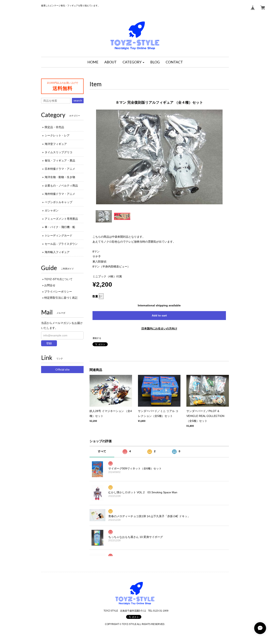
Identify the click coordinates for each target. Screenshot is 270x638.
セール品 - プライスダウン (61, 243)
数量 (95, 296)
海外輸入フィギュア (57, 252)
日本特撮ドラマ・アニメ (60, 168)
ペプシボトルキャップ (58, 202)
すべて (102, 451)
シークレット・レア (57, 135)
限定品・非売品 (54, 127)
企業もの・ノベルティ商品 (61, 185)
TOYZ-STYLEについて (58, 279)
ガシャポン (52, 210)
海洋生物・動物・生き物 (60, 177)
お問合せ (49, 285)
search (78, 100)
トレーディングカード (58, 235)
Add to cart (159, 315)
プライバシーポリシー (58, 291)
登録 (49, 343)
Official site (62, 369)
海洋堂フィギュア (56, 143)
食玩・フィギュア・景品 (60, 160)
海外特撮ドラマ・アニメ (60, 193)
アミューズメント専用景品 (61, 218)
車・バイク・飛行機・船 (60, 227)
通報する (97, 338)
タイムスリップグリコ (58, 152)
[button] (133, 62)
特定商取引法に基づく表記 (60, 297)
